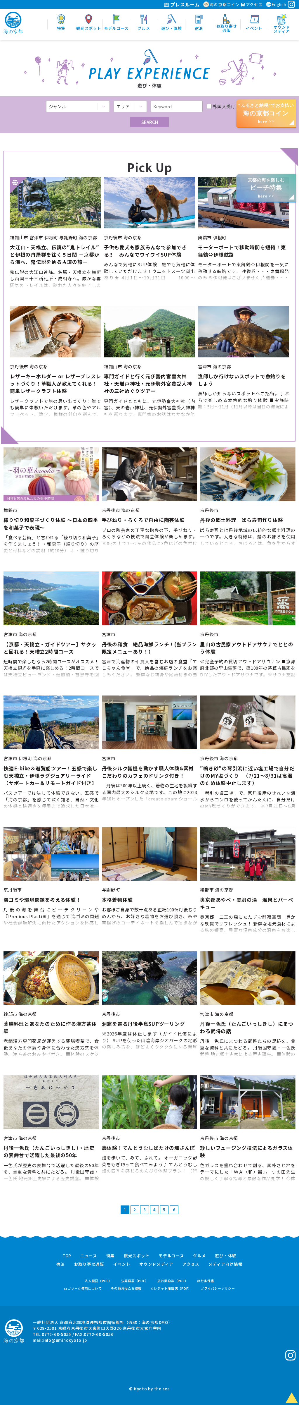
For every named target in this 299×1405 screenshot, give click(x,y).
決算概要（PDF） (135, 1280)
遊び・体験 (226, 1256)
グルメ (199, 1256)
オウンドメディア (156, 1264)
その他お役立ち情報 (126, 1288)
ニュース (88, 1256)
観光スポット (137, 1256)
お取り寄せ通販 (89, 1264)
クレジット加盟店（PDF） (171, 1288)
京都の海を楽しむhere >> (266, 188)
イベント (122, 1264)
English (279, 4)
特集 (110, 1256)
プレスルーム (184, 4)
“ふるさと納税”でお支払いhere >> (266, 113)
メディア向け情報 (225, 1264)
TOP (66, 1256)
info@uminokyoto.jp (65, 1340)
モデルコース (171, 1256)
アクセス (254, 4)
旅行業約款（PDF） (172, 1280)
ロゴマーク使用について (83, 1288)
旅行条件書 (205, 1280)
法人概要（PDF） (98, 1280)
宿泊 (60, 1264)
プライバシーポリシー (218, 1288)
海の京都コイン (225, 4)
